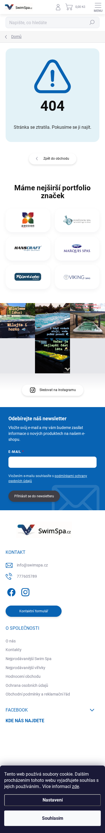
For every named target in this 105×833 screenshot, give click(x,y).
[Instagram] (24, 591)
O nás (11, 641)
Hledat (92, 22)
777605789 (27, 576)
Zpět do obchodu (56, 159)
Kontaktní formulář (33, 611)
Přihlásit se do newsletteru (34, 496)
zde (75, 786)
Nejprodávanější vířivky (25, 667)
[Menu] (98, 7)
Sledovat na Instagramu (57, 390)
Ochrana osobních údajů (27, 685)
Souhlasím (52, 818)
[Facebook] (10, 591)
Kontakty (14, 649)
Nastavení (53, 800)
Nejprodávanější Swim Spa (29, 658)
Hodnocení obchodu (23, 676)
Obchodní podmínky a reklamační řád (38, 694)
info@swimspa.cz (32, 565)
